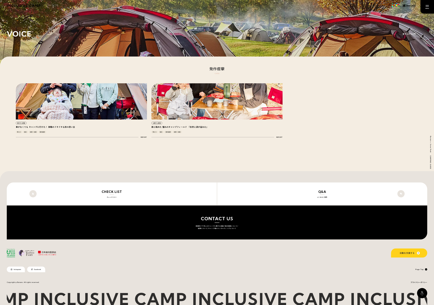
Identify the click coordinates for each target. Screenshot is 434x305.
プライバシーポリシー (419, 282)
